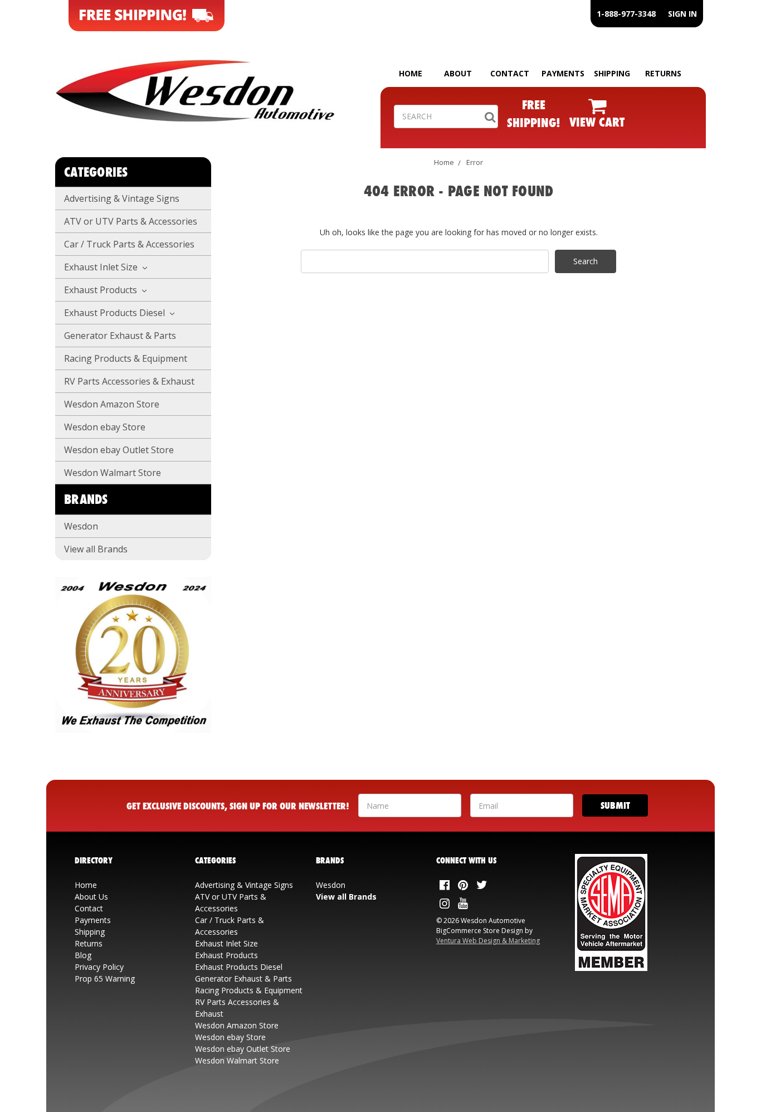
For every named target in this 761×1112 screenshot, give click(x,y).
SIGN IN (682, 13)
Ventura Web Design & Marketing (488, 940)
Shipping (90, 931)
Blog (83, 955)
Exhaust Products (101, 290)
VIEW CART (597, 121)
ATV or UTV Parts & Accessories (130, 221)
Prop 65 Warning (105, 978)
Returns (89, 943)
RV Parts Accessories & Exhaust (129, 381)
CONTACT (509, 73)
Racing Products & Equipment (125, 358)
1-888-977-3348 (626, 13)
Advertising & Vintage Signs (121, 198)
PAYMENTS (563, 73)
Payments (93, 920)
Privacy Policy (99, 967)
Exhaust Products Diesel (115, 313)
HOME (410, 73)
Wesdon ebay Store (104, 427)
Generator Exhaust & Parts (120, 335)
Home (444, 162)
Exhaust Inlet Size (102, 267)
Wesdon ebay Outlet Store (119, 450)
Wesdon (81, 526)
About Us (91, 896)
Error (474, 162)
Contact (89, 908)
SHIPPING (612, 73)
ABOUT (458, 73)
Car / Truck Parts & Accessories (129, 244)
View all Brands (96, 549)
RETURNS (663, 73)
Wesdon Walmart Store (112, 473)
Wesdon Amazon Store (111, 404)
